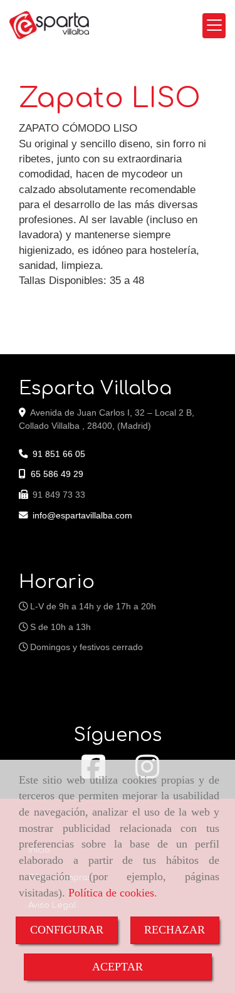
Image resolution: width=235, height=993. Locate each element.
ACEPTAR (117, 966)
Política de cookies (111, 892)
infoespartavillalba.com (82, 515)
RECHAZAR (174, 929)
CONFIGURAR (66, 929)
